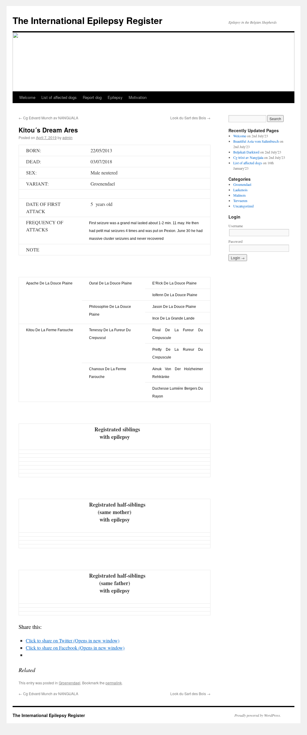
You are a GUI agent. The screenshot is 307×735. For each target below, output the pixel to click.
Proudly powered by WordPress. (257, 715)
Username (235, 225)
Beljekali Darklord (246, 152)
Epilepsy (115, 97)
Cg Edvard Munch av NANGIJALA (48, 117)
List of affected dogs (59, 97)
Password (235, 241)
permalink (114, 682)
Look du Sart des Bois (190, 117)
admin (67, 137)
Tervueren (240, 200)
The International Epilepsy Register (87, 20)
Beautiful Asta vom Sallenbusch (256, 141)
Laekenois (240, 189)
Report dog (92, 97)
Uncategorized (243, 206)
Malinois (239, 195)
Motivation (138, 97)
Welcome (27, 97)
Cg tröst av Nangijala (248, 157)
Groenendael (69, 682)
